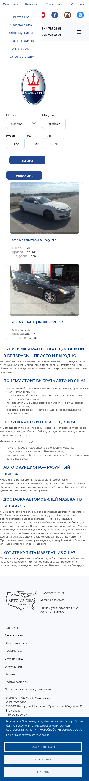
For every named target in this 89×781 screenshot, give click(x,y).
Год (28, 135)
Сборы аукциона (21, 33)
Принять (43, 772)
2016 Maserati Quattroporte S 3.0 (38, 322)
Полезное (10, 4)
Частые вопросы (16, 682)
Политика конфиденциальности (28, 689)
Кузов (10, 135)
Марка (11, 115)
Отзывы (10, 674)
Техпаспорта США (21, 56)
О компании (54, 4)
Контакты (78, 4)
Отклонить (43, 759)
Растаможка (13, 650)
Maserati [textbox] (17, 124)
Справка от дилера (21, 40)
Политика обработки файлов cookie (27, 735)
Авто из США (14, 659)
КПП (49, 135)
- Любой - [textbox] (53, 124)
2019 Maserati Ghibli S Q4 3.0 (34, 240)
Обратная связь (16, 643)
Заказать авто (14, 635)
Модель (48, 115)
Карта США (21, 17)
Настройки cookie (43, 747)
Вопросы (31, 4)
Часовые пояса (21, 25)
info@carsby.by (16, 714)
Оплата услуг (21, 48)
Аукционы (12, 628)
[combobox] (23, 123)
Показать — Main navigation (80, 33)
